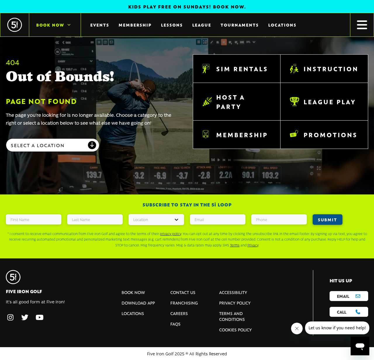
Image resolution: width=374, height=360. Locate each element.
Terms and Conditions (232, 316)
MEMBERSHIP (242, 135)
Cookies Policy (235, 330)
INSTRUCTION (331, 69)
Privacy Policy (235, 303)
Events (99, 25)
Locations (282, 25)
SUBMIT (327, 219)
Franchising (184, 303)
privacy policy (170, 233)
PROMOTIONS (331, 135)
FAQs (175, 324)
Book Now (50, 25)
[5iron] (14, 24)
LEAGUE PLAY (330, 102)
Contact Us (182, 292)
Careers (179, 313)
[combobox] (52, 145)
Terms (235, 245)
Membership (135, 25)
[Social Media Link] (10, 318)
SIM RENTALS (242, 69)
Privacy (252, 245)
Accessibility (233, 292)
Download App (138, 303)
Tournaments (240, 25)
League (201, 25)
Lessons (172, 25)
